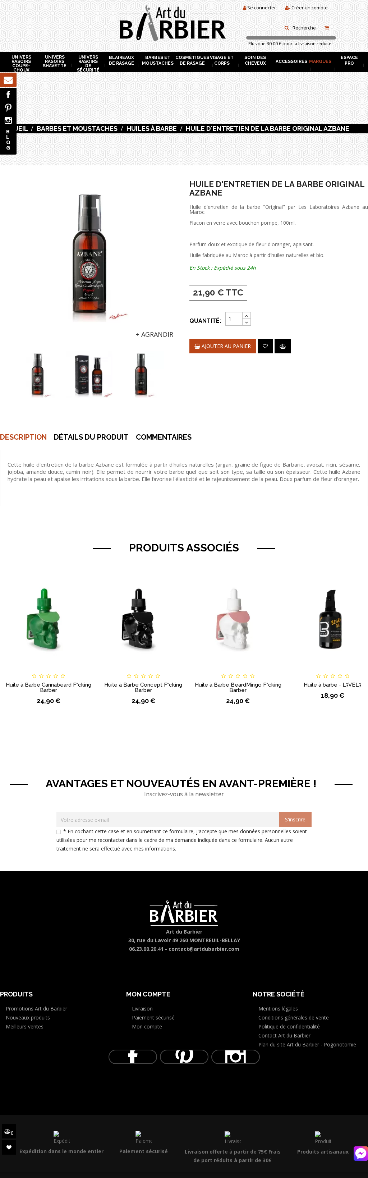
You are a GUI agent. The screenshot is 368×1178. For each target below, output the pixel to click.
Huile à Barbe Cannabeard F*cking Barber (48, 687)
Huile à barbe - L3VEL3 (333, 685)
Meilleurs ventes (24, 1026)
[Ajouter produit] (283, 346)
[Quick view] (85, 669)
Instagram (8, 120)
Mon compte (147, 1026)
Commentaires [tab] (164, 437)
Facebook (8, 94)
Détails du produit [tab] (91, 437)
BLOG (8, 139)
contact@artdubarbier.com (204, 948)
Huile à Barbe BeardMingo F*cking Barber (238, 687)
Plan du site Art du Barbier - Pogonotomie (307, 1044)
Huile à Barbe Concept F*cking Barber (143, 687)
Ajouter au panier (225, 346)
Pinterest (8, 107)
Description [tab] (23, 437)
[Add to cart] (12, 669)
